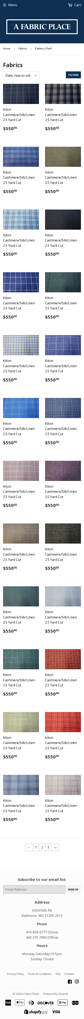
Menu (12, 5)
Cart (77, 5)
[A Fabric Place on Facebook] (70, 982)
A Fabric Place (30, 994)
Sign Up (73, 889)
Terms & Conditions (40, 974)
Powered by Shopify (55, 994)
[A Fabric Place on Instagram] (77, 982)
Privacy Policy (15, 974)
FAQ (58, 974)
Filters (73, 75)
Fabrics (22, 48)
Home (6, 48)
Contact (69, 974)
